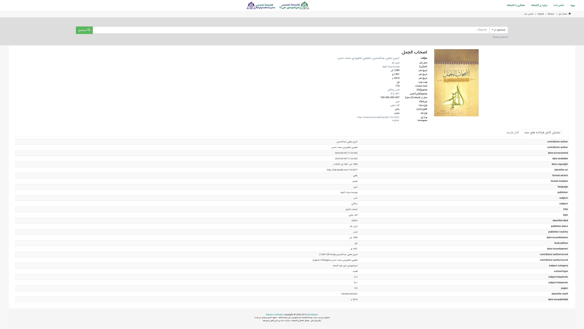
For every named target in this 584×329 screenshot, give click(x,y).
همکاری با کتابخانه (516, 5)
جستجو (82, 30)
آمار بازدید (512, 132)
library (551, 14)
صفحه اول (562, 14)
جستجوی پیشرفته (500, 37)
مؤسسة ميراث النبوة (391, 67)
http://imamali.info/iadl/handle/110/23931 (379, 117)
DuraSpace (312, 315)
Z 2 (392, 94)
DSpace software (274, 315)
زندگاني (391, 90)
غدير (398, 90)
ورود (572, 5)
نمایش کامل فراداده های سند (542, 132)
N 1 (398, 94)
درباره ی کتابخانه (539, 5)
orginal (540, 14)
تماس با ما (559, 5)
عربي (398, 101)
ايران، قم (396, 63)
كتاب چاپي (395, 105)
